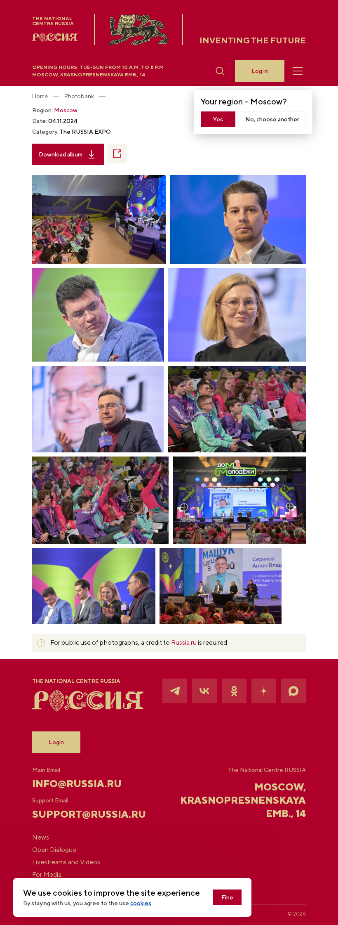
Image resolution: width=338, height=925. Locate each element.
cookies (140, 903)
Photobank (79, 96)
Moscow (65, 110)
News (40, 837)
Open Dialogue (54, 850)
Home (40, 96)
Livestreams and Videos (66, 862)
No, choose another (272, 119)
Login (56, 742)
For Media (46, 874)
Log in (259, 71)
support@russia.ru (77, 814)
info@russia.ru (77, 783)
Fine (227, 897)
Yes (218, 119)
